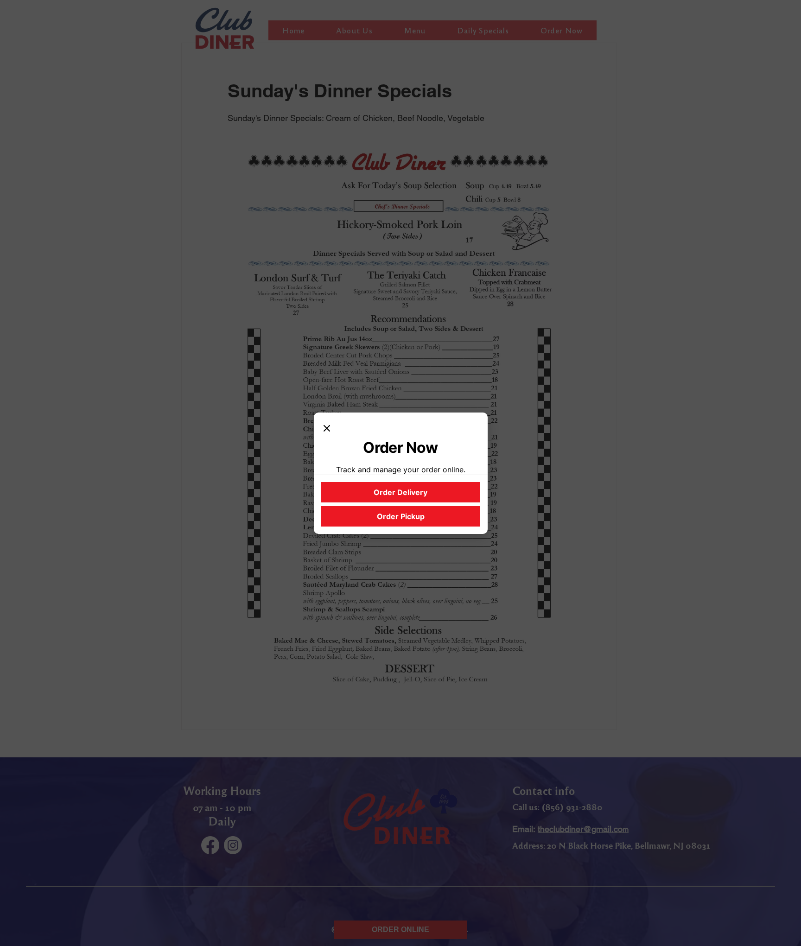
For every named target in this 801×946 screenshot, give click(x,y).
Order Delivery (400, 492)
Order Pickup (401, 516)
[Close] (327, 429)
